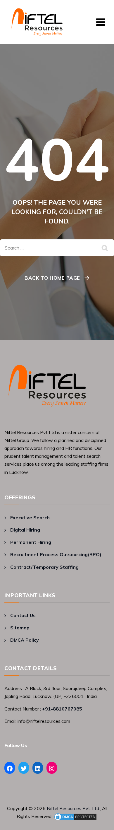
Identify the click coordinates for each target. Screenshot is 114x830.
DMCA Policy (24, 640)
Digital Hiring (25, 530)
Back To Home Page (52, 278)
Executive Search (30, 517)
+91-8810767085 (62, 709)
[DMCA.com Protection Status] (75, 816)
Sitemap (20, 628)
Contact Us (23, 615)
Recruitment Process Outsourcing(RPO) (55, 554)
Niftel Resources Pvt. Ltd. (73, 808)
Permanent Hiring (30, 542)
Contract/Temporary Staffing (44, 567)
